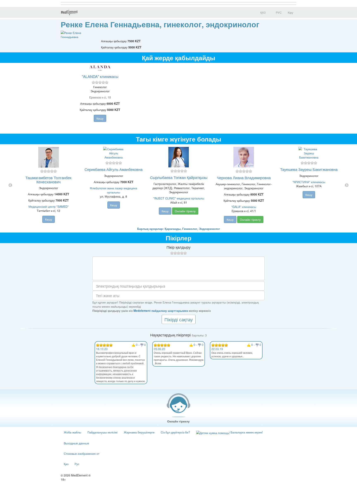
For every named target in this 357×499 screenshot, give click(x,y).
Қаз (66, 464)
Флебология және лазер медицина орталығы (113, 190)
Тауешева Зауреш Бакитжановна (309, 169)
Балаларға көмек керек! (246, 432)
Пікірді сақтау (178, 319)
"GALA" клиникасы (243, 207)
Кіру (290, 12)
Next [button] (347, 185)
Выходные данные (76, 443)
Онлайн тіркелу (185, 211)
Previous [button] (10, 185)
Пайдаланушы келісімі (102, 432)
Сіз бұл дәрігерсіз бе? (175, 432)
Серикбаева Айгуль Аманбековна (113, 169)
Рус (77, 464)
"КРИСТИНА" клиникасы (309, 182)
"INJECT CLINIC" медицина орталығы (178, 198)
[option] (178, 185)
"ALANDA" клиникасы (100, 76)
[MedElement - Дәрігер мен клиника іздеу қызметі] (69, 12)
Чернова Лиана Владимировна (244, 177)
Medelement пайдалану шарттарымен (160, 310)
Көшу (100, 118)
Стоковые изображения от (81, 453)
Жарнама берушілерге (139, 432)
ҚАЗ (262, 12)
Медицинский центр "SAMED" (49, 206)
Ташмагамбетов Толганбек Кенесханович (48, 179)
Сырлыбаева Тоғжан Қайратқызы (178, 177)
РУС (278, 12)
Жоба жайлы (72, 432)
